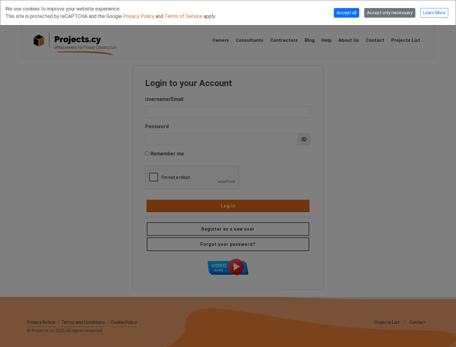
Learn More (434, 12)
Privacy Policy (139, 16)
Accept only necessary (390, 12)
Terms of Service (183, 16)
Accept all (346, 12)
